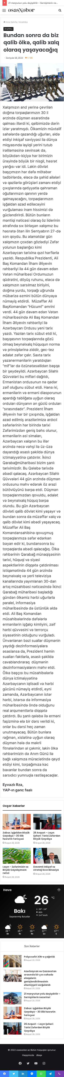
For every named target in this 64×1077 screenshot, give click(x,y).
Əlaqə (39, 1055)
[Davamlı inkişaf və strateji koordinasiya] (47, 855)
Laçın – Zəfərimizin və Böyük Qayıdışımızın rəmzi (15, 870)
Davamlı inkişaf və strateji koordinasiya (46, 868)
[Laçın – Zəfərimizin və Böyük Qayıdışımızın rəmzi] (17, 855)
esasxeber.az (23, 1050)
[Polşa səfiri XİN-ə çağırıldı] (12, 961)
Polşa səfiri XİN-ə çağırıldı (39, 956)
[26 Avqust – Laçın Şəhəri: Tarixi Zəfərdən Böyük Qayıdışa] (47, 822)
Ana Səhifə (11, 22)
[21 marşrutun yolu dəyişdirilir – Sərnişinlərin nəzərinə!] (12, 998)
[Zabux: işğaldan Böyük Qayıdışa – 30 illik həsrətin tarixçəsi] (17, 822)
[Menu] (4, 11)
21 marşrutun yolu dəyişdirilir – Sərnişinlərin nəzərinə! (42, 995)
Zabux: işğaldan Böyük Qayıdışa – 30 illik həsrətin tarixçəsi (16, 835)
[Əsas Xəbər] (21, 10)
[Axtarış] (60, 11)
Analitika (23, 22)
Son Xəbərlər (32, 946)
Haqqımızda (28, 1055)
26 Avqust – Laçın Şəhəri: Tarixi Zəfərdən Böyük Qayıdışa (46, 835)
